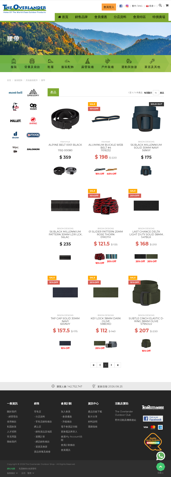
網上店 (37, 426)
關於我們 (11, 411)
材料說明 (92, 421)
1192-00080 (65, 150)
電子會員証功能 (69, 426)
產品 (162, 92)
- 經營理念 (12, 416)
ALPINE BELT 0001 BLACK (65, 144)
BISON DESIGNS (146, 141)
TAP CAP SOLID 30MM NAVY (65, 320)
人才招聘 (11, 431)
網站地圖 (11, 468)
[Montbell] (15, 92)
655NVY (65, 323)
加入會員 (65, 411)
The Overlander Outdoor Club (124, 413)
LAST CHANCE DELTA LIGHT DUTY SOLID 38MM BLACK (146, 234)
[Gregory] (33, 92)
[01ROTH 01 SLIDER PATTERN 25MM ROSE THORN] (106, 205)
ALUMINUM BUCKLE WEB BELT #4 (106, 146)
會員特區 (139, 17)
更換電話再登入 (69, 431)
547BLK (146, 237)
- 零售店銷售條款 (43, 421)
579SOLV (146, 323)
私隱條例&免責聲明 (27, 468)
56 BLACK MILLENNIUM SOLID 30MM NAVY (146, 146)
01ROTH (106, 237)
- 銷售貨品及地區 (43, 431)
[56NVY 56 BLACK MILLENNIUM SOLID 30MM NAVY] (146, 118)
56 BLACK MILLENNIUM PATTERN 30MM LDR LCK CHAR (65, 234)
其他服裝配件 (32, 80)
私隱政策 (11, 426)
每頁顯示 (148, 92)
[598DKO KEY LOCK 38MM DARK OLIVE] (105, 292)
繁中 (134, 6)
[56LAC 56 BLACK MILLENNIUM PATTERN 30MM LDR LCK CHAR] (65, 205)
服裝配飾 (18, 80)
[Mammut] (33, 120)
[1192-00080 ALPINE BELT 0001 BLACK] (65, 118)
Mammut (65, 141)
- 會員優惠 (66, 416)
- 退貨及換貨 (40, 446)
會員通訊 (65, 449)
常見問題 (11, 436)
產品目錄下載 (95, 411)
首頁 (9, 80)
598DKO (105, 323)
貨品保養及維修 (42, 451)
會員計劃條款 (68, 444)
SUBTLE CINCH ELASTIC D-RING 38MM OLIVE (146, 320)
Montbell (106, 141)
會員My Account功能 (71, 438)
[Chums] (15, 106)
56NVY (146, 150)
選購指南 (92, 426)
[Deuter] (15, 134)
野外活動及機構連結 (125, 419)
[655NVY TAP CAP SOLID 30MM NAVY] (65, 292)
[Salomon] (33, 149)
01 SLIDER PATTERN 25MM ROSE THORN (106, 233)
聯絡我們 (11, 441)
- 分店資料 (39, 416)
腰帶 (43, 80)
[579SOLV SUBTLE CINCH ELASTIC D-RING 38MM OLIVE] (146, 292)
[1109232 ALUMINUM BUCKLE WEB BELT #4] (106, 118)
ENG (140, 6)
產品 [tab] (53, 92)
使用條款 (11, 421)
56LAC (65, 237)
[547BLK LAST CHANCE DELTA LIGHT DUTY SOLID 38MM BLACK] (146, 205)
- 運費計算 (39, 436)
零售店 (37, 411)
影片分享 (92, 416)
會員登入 (109, 7)
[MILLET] (15, 120)
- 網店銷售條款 (42, 441)
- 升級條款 (66, 421)
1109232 (106, 150)
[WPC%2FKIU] (15, 149)
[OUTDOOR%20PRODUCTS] (33, 134)
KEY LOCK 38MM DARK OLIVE (106, 320)
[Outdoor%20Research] (33, 106)
